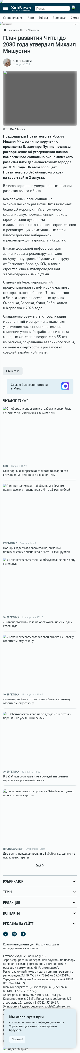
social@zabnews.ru (57, 1006)
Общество (12, 371)
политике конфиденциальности (43, 1022)
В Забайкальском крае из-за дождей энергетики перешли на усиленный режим (35, 778)
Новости (34, 30)
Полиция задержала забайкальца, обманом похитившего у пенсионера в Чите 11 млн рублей (36, 550)
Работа (43, 18)
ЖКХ (6, 466)
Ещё (38, 865)
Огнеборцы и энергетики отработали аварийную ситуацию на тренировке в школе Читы (35, 473)
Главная (13, 30)
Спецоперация (13, 18)
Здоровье (59, 18)
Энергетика (11, 617)
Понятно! (17, 1039)
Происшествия (13, 848)
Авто (31, 18)
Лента (23, 30)
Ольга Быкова (22, 61)
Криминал (10, 543)
